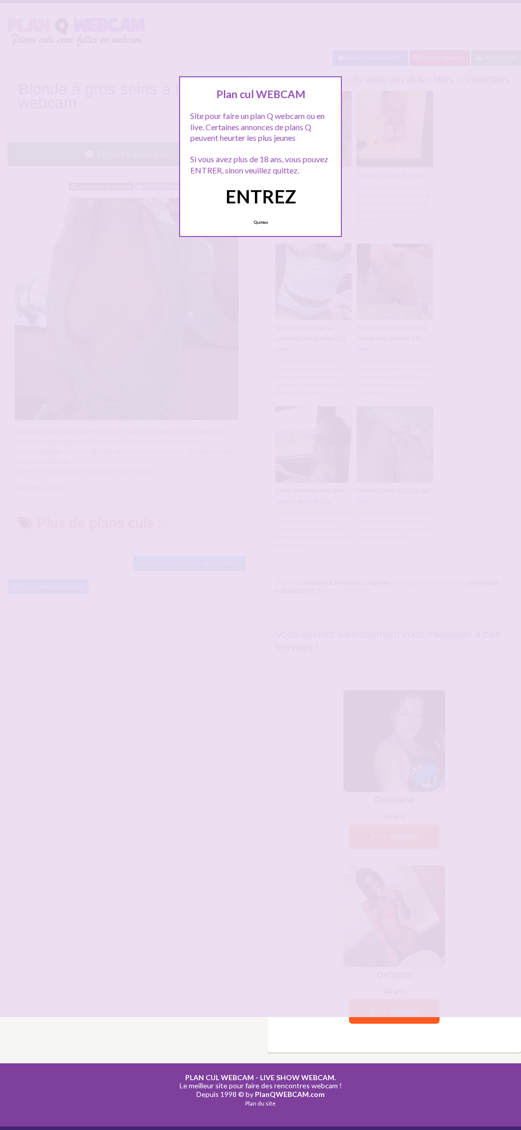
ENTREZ (260, 196)
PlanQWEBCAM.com (290, 1094)
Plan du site (260, 1103)
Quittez (260, 222)
